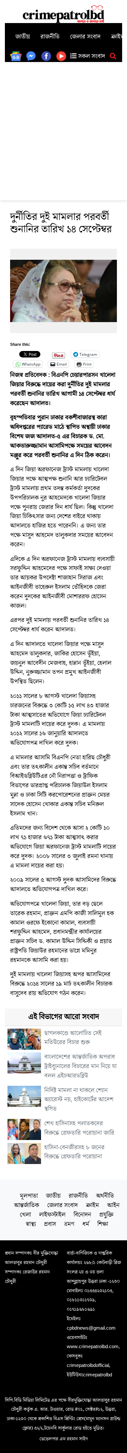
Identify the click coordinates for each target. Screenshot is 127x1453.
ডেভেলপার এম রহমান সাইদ (63, 1438)
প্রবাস (50, 1224)
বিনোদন (82, 1214)
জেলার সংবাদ (85, 36)
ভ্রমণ (69, 1224)
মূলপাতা (29, 1195)
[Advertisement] (63, 128)
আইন (113, 1205)
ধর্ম (85, 1224)
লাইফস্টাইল (52, 1214)
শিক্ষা (102, 1224)
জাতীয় (22, 36)
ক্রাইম (92, 1205)
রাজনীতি (50, 36)
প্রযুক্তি (106, 1214)
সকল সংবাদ (91, 56)
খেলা (25, 1214)
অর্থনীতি (105, 1195)
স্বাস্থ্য (31, 1224)
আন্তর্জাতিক (26, 1205)
